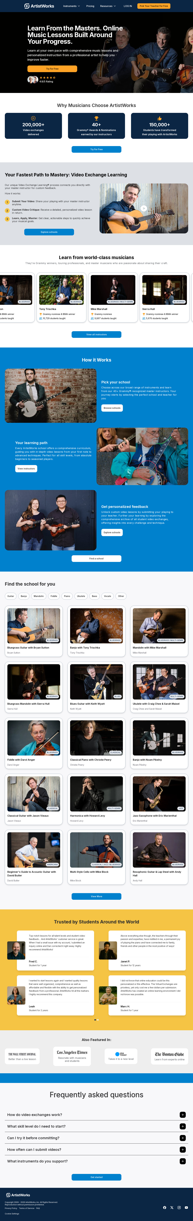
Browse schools (112, 408)
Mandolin (39, 596)
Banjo (24, 596)
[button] (144, 208)
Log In (128, 6)
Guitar (10, 596)
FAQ (38, 1208)
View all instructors (96, 334)
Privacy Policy (11, 1208)
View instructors (26, 468)
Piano (67, 596)
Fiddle (54, 596)
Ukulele (81, 596)
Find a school (96, 558)
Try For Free (52, 68)
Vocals (107, 596)
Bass (94, 596)
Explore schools (49, 232)
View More (96, 896)
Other (121, 596)
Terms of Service (26, 1208)
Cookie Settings (12, 1214)
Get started (97, 1177)
